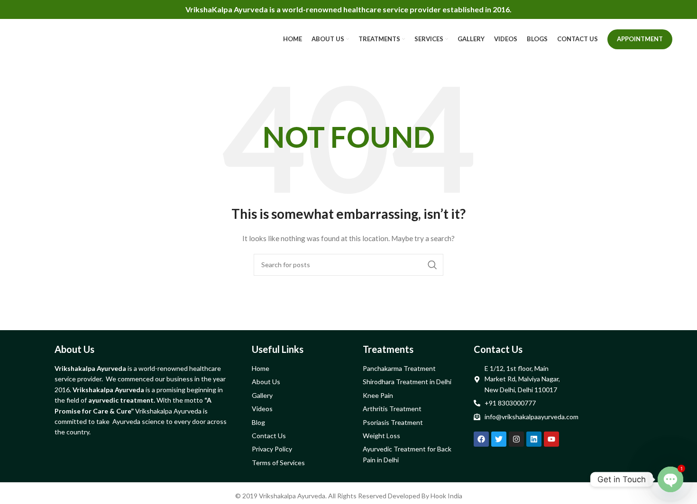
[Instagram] (516, 439)
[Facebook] (481, 439)
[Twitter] (498, 439)
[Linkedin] (533, 439)
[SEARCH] (432, 265)
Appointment (640, 39)
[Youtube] (551, 439)
